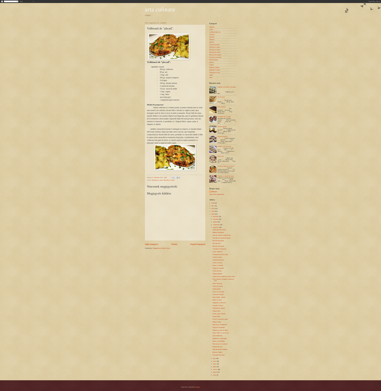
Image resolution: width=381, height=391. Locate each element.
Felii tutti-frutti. (217, 243)
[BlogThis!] (174, 178)
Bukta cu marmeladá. (219, 341)
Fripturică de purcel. (218, 260)
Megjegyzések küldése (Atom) (161, 248)
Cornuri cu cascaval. (218, 292)
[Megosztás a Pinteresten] (179, 178)
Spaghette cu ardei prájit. (220, 338)
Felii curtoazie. (221, 107)
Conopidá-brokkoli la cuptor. (220, 254)
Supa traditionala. (218, 335)
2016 (213, 208)
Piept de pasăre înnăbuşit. (220, 349)
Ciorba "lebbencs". (218, 251)
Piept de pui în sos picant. (220, 344)
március (215, 369)
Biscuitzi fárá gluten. (218, 240)
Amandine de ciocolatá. (224, 116)
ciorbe (211, 29)
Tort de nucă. (221, 97)
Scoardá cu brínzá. (218, 305)
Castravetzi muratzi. (218, 294)
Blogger (198, 387)
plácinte (211, 62)
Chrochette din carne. (219, 355)
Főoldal (174, 244)
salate (211, 75)
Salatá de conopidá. (218, 268)
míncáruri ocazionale (215, 57)
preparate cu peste (214, 70)
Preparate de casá (214, 72)
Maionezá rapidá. (217, 352)
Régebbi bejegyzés (197, 244)
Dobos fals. (220, 156)
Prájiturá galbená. (218, 273)
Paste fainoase (213, 60)
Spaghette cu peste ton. (219, 302)
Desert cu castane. (218, 265)
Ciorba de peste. (217, 271)
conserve (212, 34)
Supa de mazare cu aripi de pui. (222, 235)
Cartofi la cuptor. (217, 257)
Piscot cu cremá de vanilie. (220, 319)
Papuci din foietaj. (218, 286)
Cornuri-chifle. (216, 316)
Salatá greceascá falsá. (219, 229)
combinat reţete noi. (215, 32)
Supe (210, 77)
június (215, 361)
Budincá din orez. (218, 346)
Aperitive (211, 27)
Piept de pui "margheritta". (220, 324)
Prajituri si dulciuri (214, 67)
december (216, 216)
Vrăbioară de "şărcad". (219, 308)
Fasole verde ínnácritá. (219, 313)
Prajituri (211, 65)
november (216, 219)
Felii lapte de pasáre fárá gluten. (222, 238)
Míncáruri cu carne (169, 180)
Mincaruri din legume (215, 55)
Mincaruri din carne (214, 52)
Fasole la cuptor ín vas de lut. (226, 166)
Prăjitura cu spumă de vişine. (225, 176)
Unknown (214, 191)
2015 (213, 211)
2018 (213, 203)
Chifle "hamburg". (218, 283)
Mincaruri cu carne (157, 180)
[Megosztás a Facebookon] (177, 178)
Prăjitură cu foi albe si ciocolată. (226, 87)
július (214, 358)
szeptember (216, 224)
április (215, 366)
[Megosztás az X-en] (176, 178)
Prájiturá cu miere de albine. (221, 330)
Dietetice (211, 39)
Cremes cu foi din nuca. (224, 146)
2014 (213, 214)
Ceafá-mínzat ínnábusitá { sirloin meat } (224, 276)
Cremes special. (222, 126)
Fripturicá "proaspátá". (219, 327)
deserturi (211, 37)
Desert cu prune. (217, 300)
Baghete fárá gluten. (218, 232)
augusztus (216, 227)
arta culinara (160, 9)
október (215, 222)
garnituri (211, 42)
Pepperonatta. (217, 311)
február (215, 372)
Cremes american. (222, 136)
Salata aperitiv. (217, 289)
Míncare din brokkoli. (219, 246)
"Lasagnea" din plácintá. (219, 249)
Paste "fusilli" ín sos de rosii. (221, 333)
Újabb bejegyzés (151, 244)
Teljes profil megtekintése (216, 194)
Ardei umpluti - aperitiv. (219, 297)
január (215, 375)
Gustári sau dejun (214, 44)
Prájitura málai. (217, 322)
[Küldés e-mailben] (172, 178)
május (215, 364)
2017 (213, 206)
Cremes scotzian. (218, 262)
